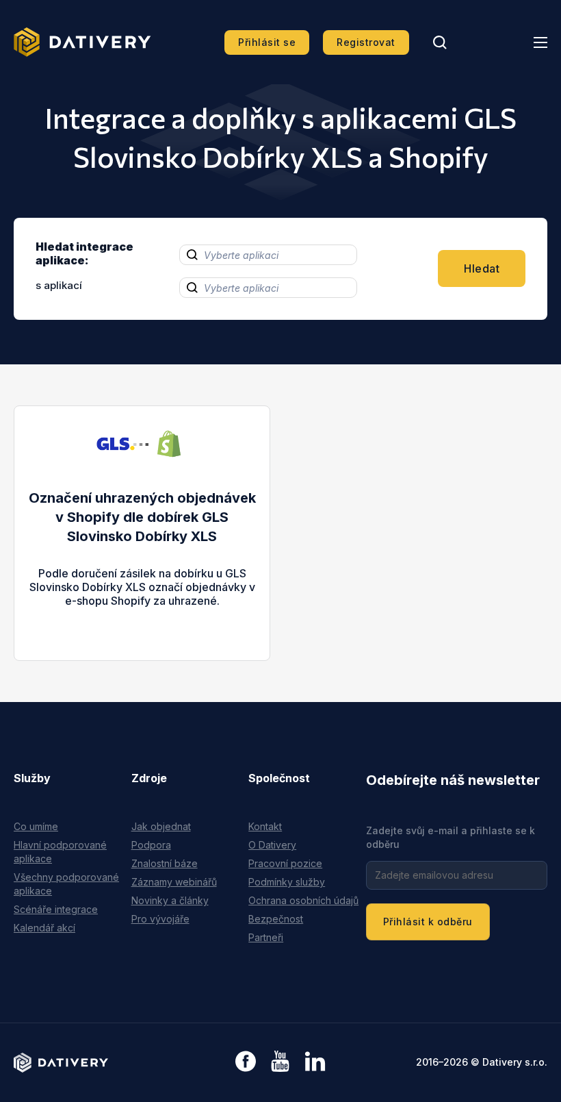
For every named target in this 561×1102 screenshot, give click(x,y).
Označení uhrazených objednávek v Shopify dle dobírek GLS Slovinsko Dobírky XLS (142, 517)
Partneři (265, 937)
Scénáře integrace (56, 909)
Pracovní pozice (285, 863)
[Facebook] (245, 1063)
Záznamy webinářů (174, 882)
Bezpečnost (275, 919)
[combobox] (268, 255)
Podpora (151, 845)
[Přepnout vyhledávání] (439, 42)
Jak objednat (161, 826)
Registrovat (366, 42)
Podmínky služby (286, 882)
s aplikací (59, 285)
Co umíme (36, 826)
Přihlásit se (267, 42)
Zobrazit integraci (141, 614)
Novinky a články (170, 900)
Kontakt (265, 826)
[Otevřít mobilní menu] (540, 42)
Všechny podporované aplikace (66, 884)
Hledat (481, 268)
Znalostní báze (164, 863)
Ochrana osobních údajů (303, 900)
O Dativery (272, 845)
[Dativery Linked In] (315, 1062)
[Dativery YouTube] (280, 1062)
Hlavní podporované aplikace (60, 851)
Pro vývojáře (160, 919)
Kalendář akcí (44, 928)
